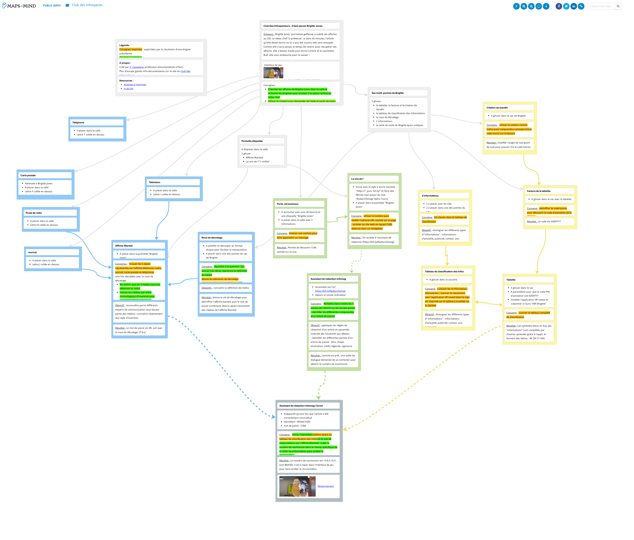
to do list (128, 88)
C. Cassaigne (137, 67)
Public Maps (52, 5)
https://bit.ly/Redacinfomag (330, 290)
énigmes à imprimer (135, 84)
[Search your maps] (618, 6)
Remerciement (326, 486)
